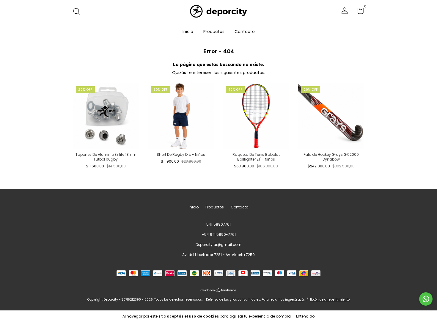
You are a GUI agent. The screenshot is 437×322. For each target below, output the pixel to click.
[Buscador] (78, 11)
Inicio (188, 31)
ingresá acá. (294, 299)
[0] (358, 12)
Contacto (245, 31)
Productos (213, 31)
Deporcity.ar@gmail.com (218, 244)
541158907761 (218, 224)
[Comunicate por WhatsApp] (426, 299)
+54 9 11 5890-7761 (219, 234)
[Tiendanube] (218, 290)
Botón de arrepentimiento (330, 299)
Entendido (305, 316)
